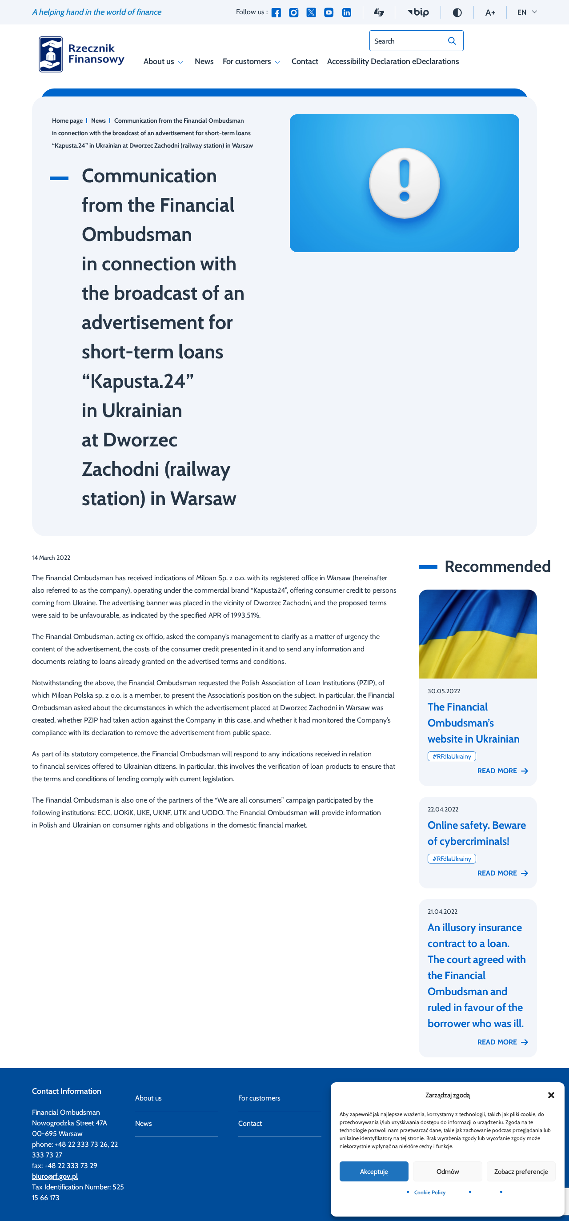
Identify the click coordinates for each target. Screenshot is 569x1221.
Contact (305, 61)
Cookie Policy (429, 1192)
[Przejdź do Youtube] (329, 12)
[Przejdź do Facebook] (276, 12)
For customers (247, 61)
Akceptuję (374, 1172)
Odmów (448, 1172)
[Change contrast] (457, 12)
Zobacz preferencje (521, 1172)
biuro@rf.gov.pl (55, 1176)
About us (159, 61)
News (204, 61)
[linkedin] (347, 12)
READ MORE (497, 771)
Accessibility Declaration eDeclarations (393, 61)
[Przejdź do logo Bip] (418, 12)
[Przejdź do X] (311, 12)
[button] (551, 1095)
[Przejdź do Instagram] (293, 12)
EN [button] (527, 11)
